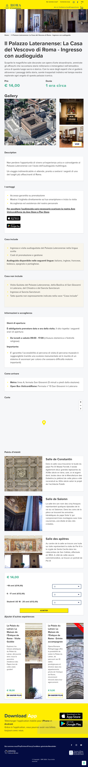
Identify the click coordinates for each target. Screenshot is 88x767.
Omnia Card (65, 7)
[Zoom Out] (80, 405)
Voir (77, 144)
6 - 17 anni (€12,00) (16, 593)
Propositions (74, 7)
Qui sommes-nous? (52, 2)
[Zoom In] (80, 402)
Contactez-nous (65, 2)
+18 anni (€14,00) (15, 585)
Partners (24, 746)
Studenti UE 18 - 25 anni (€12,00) (22, 601)
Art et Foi (57, 7)
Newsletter (52, 746)
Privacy (30, 746)
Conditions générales (40, 746)
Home (6, 35)
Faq (19, 746)
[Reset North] (80, 409)
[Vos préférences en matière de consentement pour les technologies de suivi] (84, 763)
